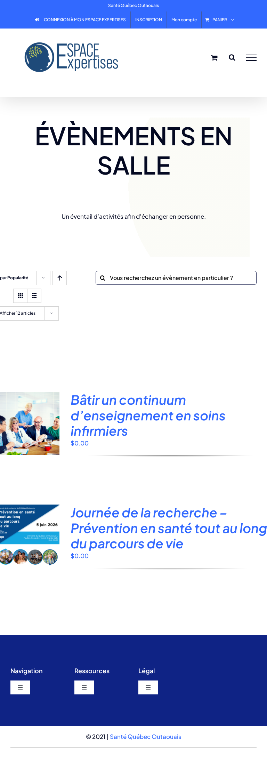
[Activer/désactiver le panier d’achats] (214, 57)
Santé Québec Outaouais (145, 736)
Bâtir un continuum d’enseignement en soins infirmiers (148, 415)
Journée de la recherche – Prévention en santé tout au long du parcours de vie (169, 527)
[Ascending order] (59, 278)
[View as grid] (20, 296)
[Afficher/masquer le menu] (251, 58)
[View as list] (34, 296)
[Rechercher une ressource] (232, 57)
